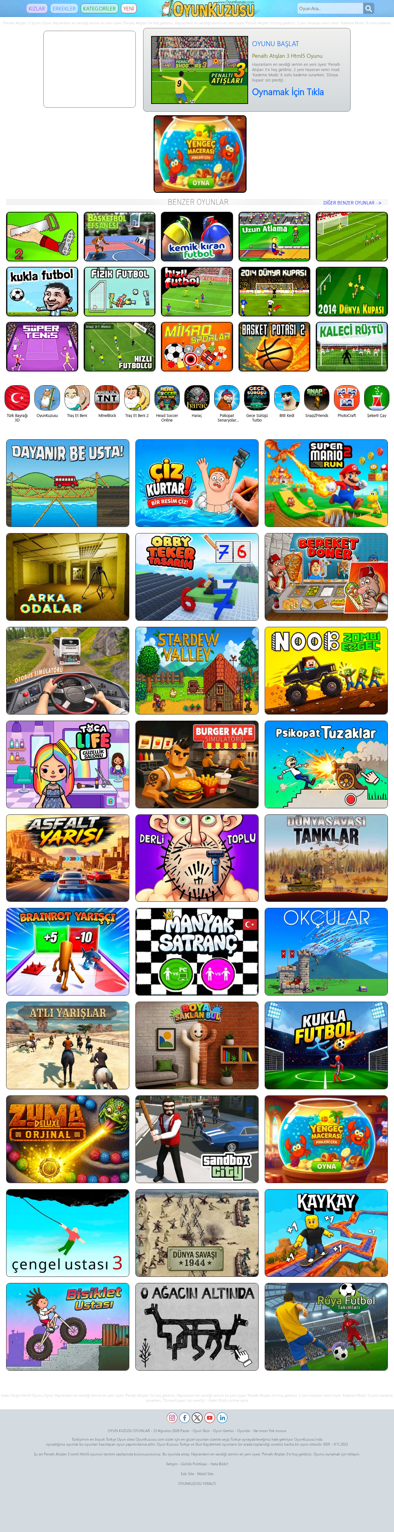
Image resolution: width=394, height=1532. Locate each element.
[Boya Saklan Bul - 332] (197, 1045)
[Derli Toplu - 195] (197, 858)
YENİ (128, 8)
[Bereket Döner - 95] (326, 576)
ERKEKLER (64, 8)
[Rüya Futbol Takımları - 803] (326, 1326)
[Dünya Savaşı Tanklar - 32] (326, 858)
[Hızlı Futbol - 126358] (197, 291)
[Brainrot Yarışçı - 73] (67, 951)
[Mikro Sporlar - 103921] (197, 347)
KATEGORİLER (99, 8)
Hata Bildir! (219, 1463)
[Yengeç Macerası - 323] (326, 1139)
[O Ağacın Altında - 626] (197, 1326)
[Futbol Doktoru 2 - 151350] (42, 236)
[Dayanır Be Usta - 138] (67, 483)
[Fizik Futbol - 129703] (119, 291)
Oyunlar (243, 1430)
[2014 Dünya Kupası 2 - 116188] (351, 291)
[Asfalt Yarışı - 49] (67, 858)
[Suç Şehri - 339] (197, 1139)
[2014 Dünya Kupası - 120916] (274, 291)
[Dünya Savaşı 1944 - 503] (197, 1233)
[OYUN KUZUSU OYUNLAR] (209, 15)
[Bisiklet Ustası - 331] (67, 1326)
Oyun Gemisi (223, 1430)
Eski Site (187, 1473)
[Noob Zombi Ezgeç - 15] (326, 670)
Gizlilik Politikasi (194, 1463)
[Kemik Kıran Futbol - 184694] (197, 236)
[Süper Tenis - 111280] (42, 347)
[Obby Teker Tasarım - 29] (197, 576)
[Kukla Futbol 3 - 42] (326, 1045)
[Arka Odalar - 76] (67, 576)
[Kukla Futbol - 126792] (42, 291)
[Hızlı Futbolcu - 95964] (119, 347)
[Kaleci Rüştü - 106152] (351, 347)
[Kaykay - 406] (326, 1233)
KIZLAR (37, 8)
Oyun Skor (201, 1430)
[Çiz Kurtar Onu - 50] (197, 483)
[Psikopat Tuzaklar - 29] (326, 764)
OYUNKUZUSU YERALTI (197, 1483)
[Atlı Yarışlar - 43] (67, 1045)
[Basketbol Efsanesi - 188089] (119, 236)
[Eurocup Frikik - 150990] (351, 236)
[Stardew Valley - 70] (197, 670)
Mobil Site (205, 1473)
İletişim (172, 1463)
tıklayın (353, 1453)
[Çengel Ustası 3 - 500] (67, 1233)
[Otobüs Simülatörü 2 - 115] (67, 670)
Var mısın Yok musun (270, 1430)
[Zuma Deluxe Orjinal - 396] (67, 1139)
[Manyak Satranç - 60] (197, 951)
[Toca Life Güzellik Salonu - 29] (67, 764)
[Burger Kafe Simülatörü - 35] (197, 764)
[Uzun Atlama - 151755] (274, 236)
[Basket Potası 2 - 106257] (274, 347)
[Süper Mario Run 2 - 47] (326, 483)
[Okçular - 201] (326, 951)
